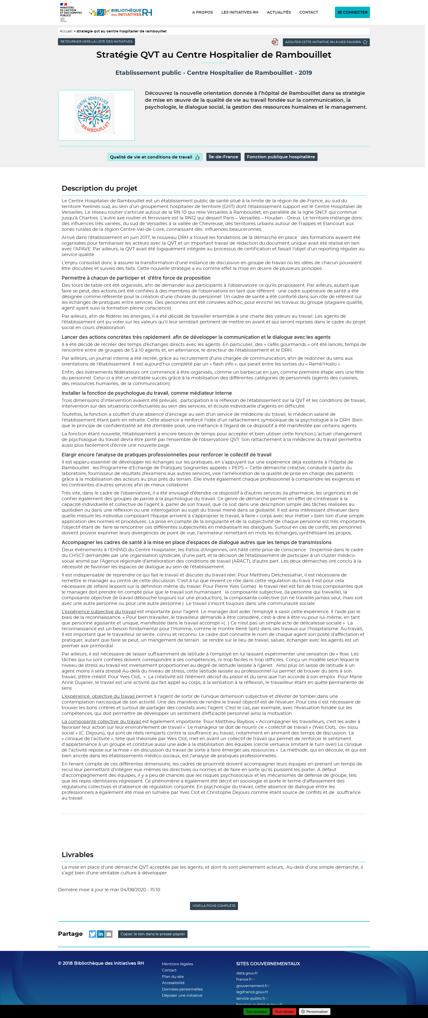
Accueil (66, 31)
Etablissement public (148, 73)
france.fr (244, 979)
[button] (92, 934)
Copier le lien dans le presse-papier (153, 934)
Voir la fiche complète (214, 906)
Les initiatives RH (239, 12)
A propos (202, 12)
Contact (308, 12)
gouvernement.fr (252, 986)
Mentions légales (177, 964)
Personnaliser (317, 1012)
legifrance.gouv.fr (252, 992)
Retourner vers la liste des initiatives (96, 41)
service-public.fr (251, 998)
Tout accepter (256, 1012)
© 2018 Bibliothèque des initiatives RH (101, 963)
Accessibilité (173, 983)
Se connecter (352, 12)
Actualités (279, 12)
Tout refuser (284, 1012)
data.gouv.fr (247, 973)
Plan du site (173, 977)
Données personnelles (182, 989)
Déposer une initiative (182, 995)
